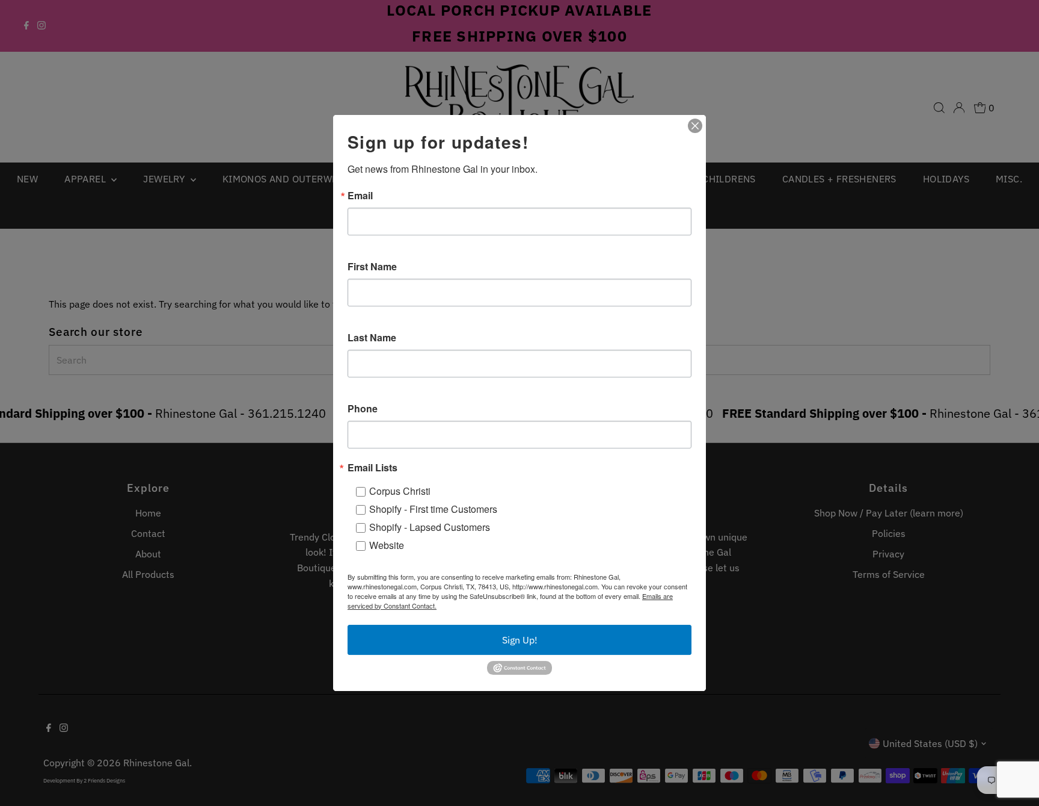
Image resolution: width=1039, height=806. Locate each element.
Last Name (372, 338)
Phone (363, 409)
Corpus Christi (400, 491)
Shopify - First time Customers (433, 509)
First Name (372, 266)
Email (360, 195)
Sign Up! (520, 640)
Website (386, 545)
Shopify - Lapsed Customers (429, 527)
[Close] (695, 126)
